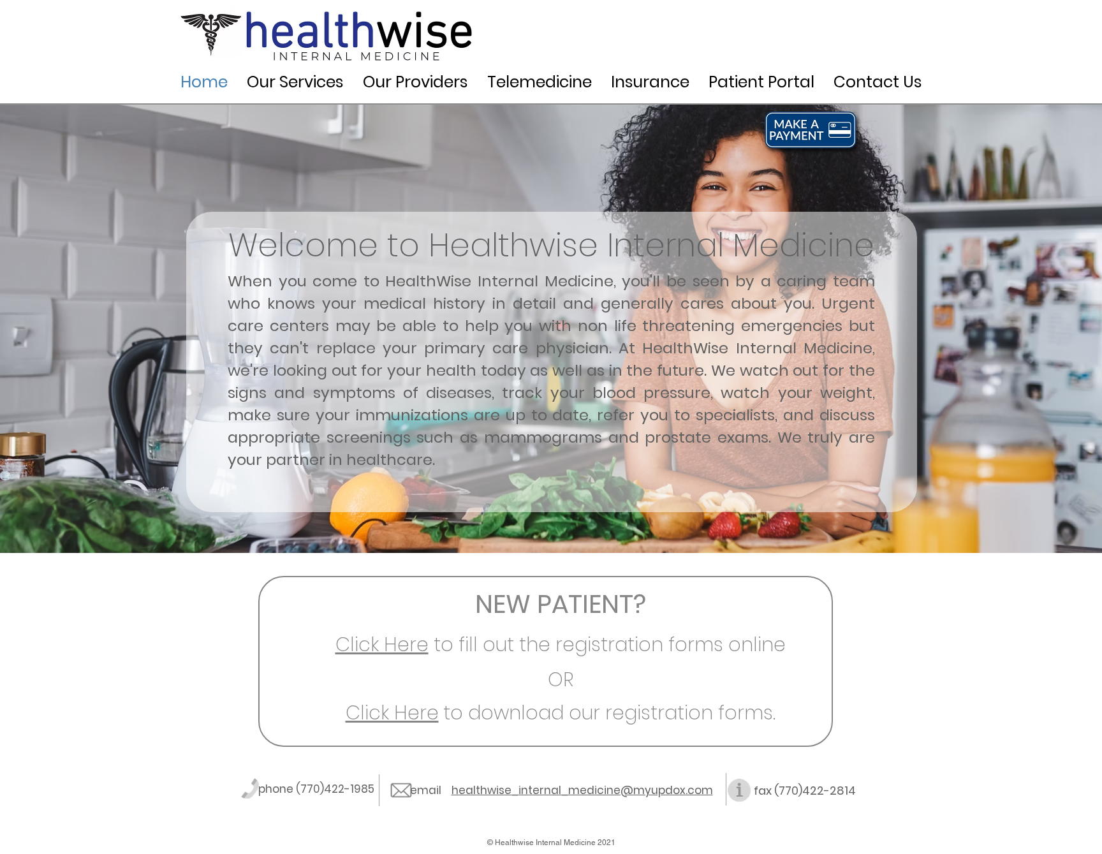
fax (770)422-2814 (805, 791)
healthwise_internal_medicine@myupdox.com (582, 790)
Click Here (382, 644)
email (431, 790)
